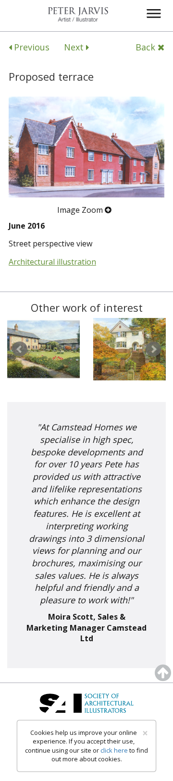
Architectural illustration (52, 261)
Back (147, 47)
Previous (30, 47)
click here (114, 750)
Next (75, 47)
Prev (19, 349)
